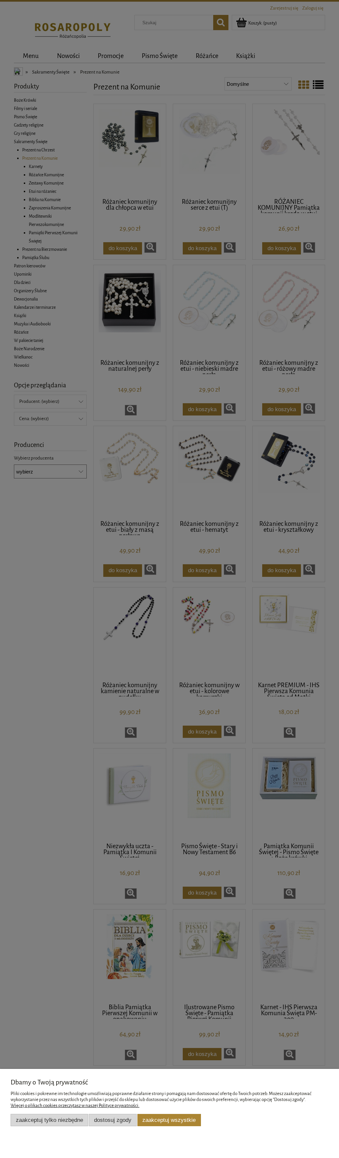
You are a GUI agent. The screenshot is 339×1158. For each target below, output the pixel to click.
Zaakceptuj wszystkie (169, 1120)
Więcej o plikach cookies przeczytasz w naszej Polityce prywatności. (75, 1105)
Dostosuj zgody (112, 1120)
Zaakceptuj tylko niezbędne (49, 1120)
